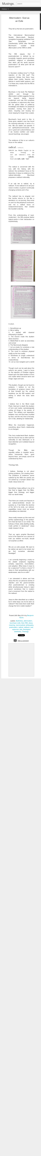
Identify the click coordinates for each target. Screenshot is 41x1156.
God (22, 623)
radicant (27, 627)
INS (26, 623)
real (31, 627)
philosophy (29, 625)
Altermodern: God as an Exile (19, 19)
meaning (12, 625)
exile (18, 623)
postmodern (13, 627)
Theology (25, 631)
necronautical (20, 625)
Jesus (31, 623)
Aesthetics (19, 621)
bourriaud (13, 623)
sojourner (15, 629)
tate (21, 629)
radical (20, 627)
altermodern (28, 621)
